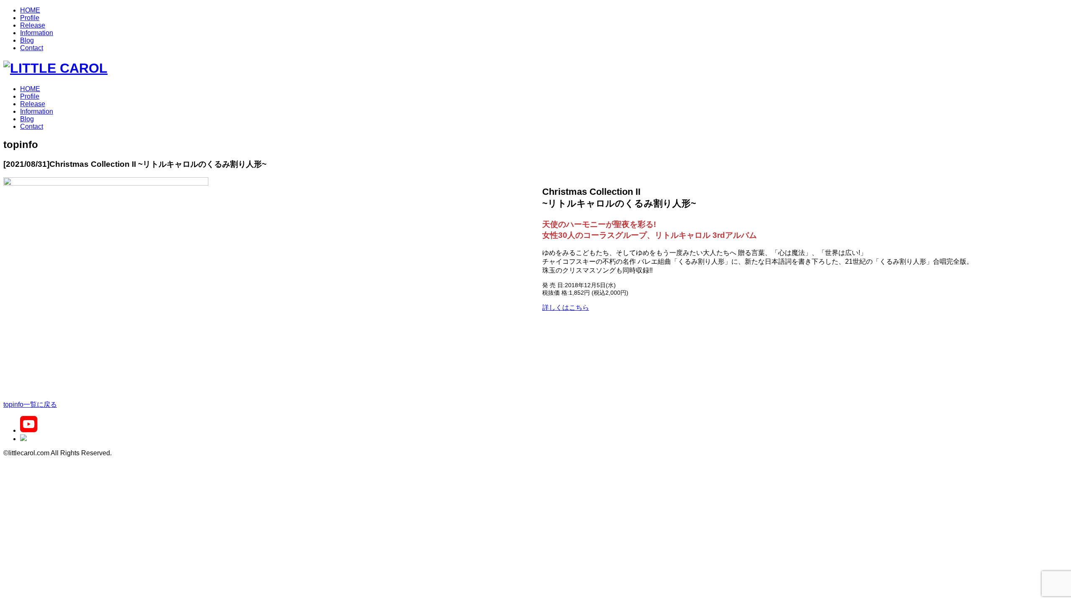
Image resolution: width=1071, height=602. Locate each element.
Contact (31, 47)
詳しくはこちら (565, 307)
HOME (30, 10)
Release (32, 25)
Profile (29, 17)
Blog (27, 40)
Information (36, 32)
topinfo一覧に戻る (30, 404)
